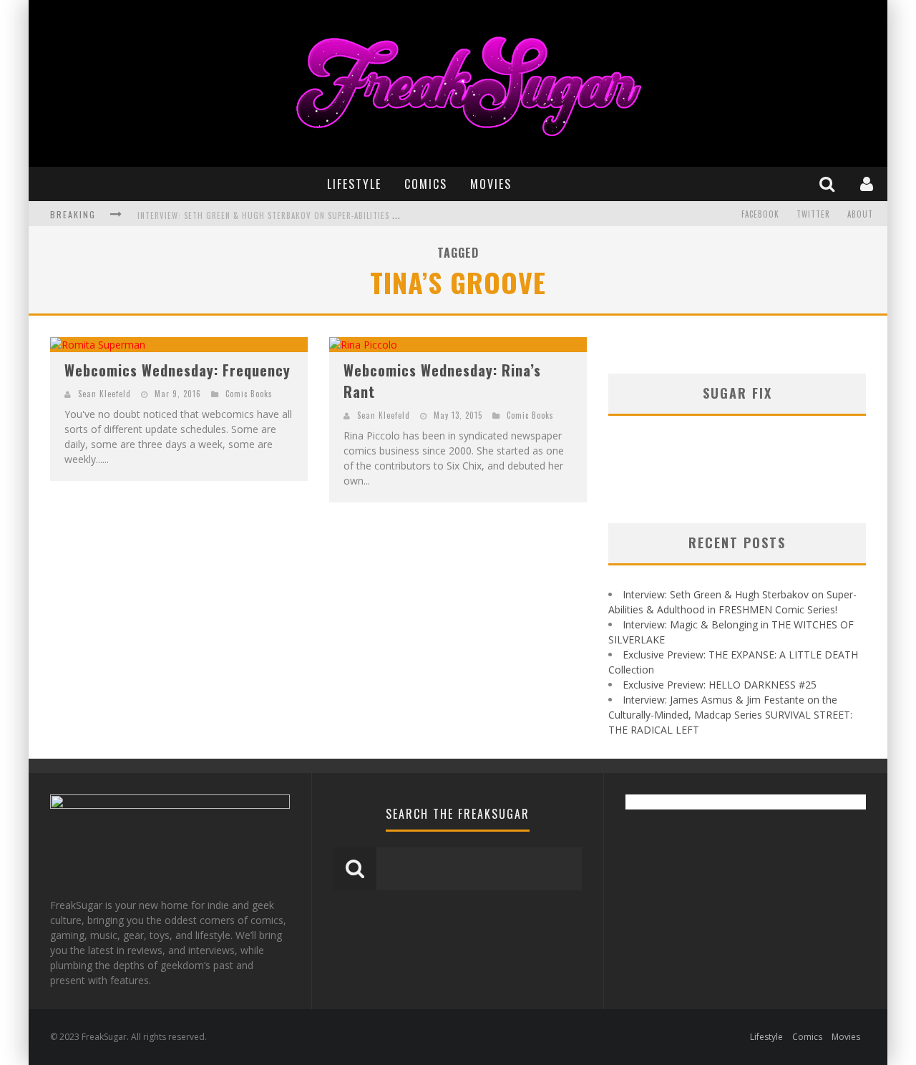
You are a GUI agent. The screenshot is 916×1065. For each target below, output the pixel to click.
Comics (425, 184)
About (860, 214)
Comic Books (249, 393)
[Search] (829, 183)
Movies (491, 184)
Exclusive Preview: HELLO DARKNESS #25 (720, 684)
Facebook (760, 214)
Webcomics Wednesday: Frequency (177, 370)
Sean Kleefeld (104, 393)
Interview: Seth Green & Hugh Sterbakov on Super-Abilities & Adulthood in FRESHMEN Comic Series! (346, 215)
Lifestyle (354, 184)
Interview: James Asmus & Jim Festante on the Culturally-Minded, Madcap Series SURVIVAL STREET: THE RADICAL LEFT (730, 714)
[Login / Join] (868, 183)
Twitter (813, 214)
